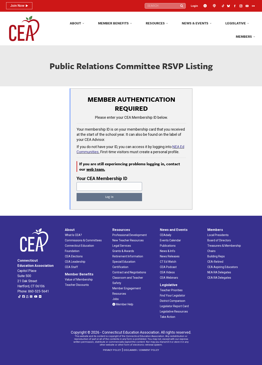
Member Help (124, 304)
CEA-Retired (215, 261)
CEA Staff (71, 267)
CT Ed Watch (168, 261)
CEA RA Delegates (219, 277)
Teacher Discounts (77, 284)
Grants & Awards (123, 251)
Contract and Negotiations (129, 272)
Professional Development (129, 235)
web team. (95, 169)
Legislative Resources (174, 311)
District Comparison (172, 300)
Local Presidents (218, 235)
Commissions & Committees (83, 240)
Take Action (167, 316)
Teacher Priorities (171, 290)
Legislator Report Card (174, 306)
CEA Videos (167, 272)
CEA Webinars (169, 277)
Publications (168, 245)
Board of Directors (219, 240)
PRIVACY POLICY (112, 350)
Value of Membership (79, 279)
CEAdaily (165, 235)
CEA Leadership (75, 261)
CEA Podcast (168, 267)
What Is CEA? (73, 235)
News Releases (170, 256)
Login (194, 5)
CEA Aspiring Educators (222, 267)
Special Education (123, 261)
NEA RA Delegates (219, 272)
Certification (120, 267)
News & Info (167, 251)
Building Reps (216, 256)
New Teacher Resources (128, 240)
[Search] (181, 6)
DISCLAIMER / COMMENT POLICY (141, 350)
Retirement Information (127, 256)
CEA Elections (74, 256)
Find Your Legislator (172, 295)
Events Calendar (170, 240)
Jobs (115, 299)
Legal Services (121, 245)
